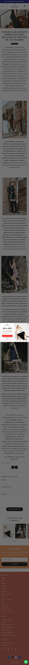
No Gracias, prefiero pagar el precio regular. (7, 337)
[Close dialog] (28, 323)
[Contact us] (26, 662)
